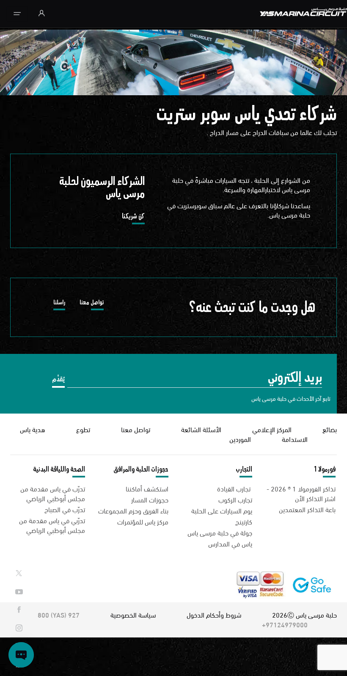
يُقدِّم (58, 379)
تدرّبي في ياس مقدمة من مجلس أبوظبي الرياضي (52, 525)
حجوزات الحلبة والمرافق (140, 469)
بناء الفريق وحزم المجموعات (133, 510)
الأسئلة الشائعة (201, 429)
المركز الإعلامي (272, 429)
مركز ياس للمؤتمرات (142, 521)
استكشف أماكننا (147, 488)
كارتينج (243, 521)
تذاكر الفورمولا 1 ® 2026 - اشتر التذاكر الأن (301, 493)
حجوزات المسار (149, 499)
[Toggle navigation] (17, 14)
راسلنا (59, 303)
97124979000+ (285, 624)
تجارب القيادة (234, 488)
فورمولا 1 (325, 469)
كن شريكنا (133, 217)
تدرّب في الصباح (64, 509)
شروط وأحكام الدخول (214, 614)
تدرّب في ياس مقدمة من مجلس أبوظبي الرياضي (52, 493)
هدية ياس (32, 429)
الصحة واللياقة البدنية (59, 469)
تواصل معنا (92, 303)
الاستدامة (295, 439)
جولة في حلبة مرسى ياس (219, 532)
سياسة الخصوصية (133, 614)
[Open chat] (21, 655)
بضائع (329, 429)
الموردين (240, 439)
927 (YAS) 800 (59, 614)
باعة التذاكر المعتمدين (307, 509)
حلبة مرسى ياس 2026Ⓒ (304, 614)
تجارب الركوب (235, 499)
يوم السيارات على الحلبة (221, 510)
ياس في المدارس (230, 543)
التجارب (244, 469)
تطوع (83, 429)
